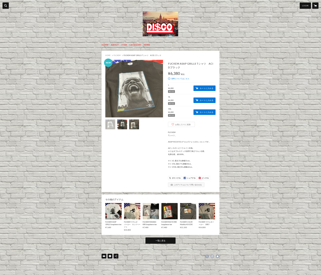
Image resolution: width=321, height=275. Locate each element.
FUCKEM (117, 55)
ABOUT (115, 45)
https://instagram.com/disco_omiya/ (212, 256)
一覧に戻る (160, 240)
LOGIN (305, 6)
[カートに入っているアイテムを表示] (315, 6)
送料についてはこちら (180, 78)
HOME (105, 45)
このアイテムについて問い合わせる (188, 185)
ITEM (124, 45)
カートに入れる (206, 88)
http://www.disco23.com (217, 256)
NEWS (147, 45)
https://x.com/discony (207, 256)
